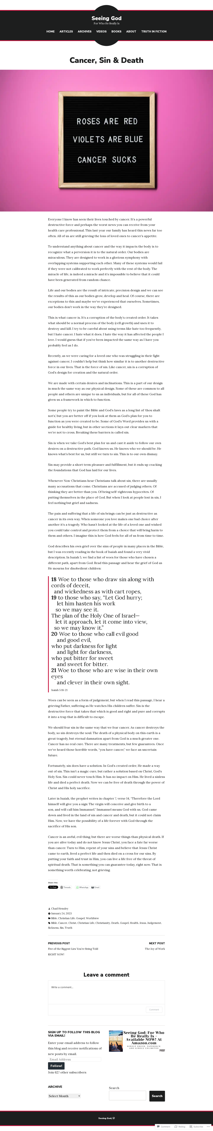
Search (114, 1088)
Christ (72, 923)
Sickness (53, 927)
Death (115, 923)
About (131, 31)
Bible (54, 918)
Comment (154, 1009)
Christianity (102, 923)
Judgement (154, 923)
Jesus (143, 923)
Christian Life (66, 918)
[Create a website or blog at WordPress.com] (114, 1118)
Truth (68, 927)
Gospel (80, 918)
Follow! (56, 1066)
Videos (101, 31)
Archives (84, 31)
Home (50, 31)
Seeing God (107, 18)
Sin (62, 927)
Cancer (62, 923)
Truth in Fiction (154, 31)
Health (134, 923)
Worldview (92, 918)
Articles (66, 31)
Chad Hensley (59, 908)
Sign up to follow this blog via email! (74, 1034)
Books (116, 31)
